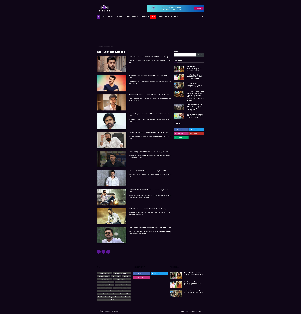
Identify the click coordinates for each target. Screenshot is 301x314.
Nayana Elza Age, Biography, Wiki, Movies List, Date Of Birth (194, 68)
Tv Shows (113, 300)
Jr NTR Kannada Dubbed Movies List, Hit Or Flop (147, 209)
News (153, 17)
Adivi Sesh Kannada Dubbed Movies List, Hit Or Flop (149, 95)
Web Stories (145, 17)
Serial (114, 294)
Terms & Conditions (195, 311)
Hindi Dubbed (123, 282)
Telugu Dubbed (125, 297)
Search (176, 51)
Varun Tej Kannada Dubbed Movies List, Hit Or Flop (148, 57)
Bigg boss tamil (103, 276)
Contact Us (174, 17)
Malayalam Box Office (122, 288)
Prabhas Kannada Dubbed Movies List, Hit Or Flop (148, 171)
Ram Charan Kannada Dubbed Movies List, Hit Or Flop (150, 228)
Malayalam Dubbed (105, 291)
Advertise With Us (163, 17)
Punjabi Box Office (104, 294)
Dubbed (127, 17)
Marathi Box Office (123, 291)
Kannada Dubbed (104, 288)
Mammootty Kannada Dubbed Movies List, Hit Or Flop (149, 152)
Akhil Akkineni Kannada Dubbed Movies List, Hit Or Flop (148, 77)
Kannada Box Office (122, 285)
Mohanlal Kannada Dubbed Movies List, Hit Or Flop (148, 133)
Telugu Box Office (113, 297)
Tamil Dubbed (102, 297)
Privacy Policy (184, 311)
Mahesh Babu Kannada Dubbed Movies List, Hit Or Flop (148, 191)
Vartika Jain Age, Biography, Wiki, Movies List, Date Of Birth (194, 85)
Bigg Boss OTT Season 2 (121, 273)
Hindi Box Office (105, 282)
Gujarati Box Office (122, 279)
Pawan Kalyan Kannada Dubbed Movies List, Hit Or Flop (149, 115)
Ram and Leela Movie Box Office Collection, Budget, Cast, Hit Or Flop (195, 115)
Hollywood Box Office (105, 285)
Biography (135, 17)
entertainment (104, 279)
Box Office (119, 17)
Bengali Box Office (105, 273)
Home (103, 17)
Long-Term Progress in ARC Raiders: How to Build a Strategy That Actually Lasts (194, 107)
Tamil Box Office (124, 294)
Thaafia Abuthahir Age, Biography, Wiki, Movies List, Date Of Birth (194, 76)
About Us (110, 17)
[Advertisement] (150, 32)
